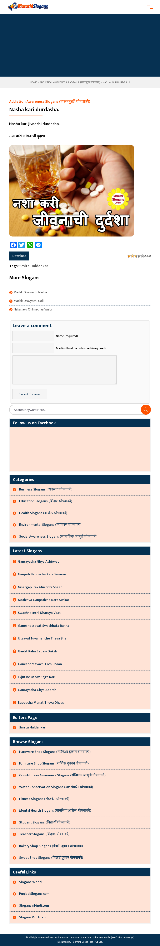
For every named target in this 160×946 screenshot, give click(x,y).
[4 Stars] (139, 256)
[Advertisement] (80, 45)
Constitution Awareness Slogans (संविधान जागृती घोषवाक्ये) (62, 775)
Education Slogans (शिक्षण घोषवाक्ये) (45, 501)
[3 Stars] (136, 256)
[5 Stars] (142, 256)
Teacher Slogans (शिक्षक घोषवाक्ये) (44, 834)
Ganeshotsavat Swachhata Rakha (43, 626)
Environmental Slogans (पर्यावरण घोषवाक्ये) (50, 525)
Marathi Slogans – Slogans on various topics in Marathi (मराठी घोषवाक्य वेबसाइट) (92, 937)
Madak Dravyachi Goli (29, 301)
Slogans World (30, 882)
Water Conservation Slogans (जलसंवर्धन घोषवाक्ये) (56, 787)
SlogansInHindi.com (34, 905)
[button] (146, 410)
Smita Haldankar (33, 266)
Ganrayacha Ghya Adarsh (37, 690)
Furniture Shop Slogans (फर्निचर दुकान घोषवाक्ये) (54, 763)
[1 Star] (129, 256)
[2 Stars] (132, 256)
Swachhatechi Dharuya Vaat (39, 613)
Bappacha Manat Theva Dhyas (41, 703)
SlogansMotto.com (34, 917)
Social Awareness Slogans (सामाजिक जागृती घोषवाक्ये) (58, 536)
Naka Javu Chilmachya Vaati (33, 309)
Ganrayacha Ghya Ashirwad (39, 561)
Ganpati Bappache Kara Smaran (42, 574)
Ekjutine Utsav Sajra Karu (37, 677)
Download (19, 256)
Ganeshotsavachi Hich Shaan (40, 664)
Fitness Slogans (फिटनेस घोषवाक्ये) (44, 799)
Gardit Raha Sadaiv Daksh (37, 651)
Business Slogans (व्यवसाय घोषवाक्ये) (45, 489)
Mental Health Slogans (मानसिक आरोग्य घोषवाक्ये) (55, 810)
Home (33, 82)
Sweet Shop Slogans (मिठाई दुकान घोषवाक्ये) (51, 858)
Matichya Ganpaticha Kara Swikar (43, 600)
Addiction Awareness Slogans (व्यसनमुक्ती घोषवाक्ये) (70, 82)
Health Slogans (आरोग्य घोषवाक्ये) (43, 513)
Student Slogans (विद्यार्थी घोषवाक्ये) (44, 822)
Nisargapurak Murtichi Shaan (40, 587)
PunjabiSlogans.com (34, 894)
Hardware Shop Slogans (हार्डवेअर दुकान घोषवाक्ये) (55, 752)
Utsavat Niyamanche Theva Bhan (43, 638)
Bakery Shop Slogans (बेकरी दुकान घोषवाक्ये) (51, 846)
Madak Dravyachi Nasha (30, 292)
